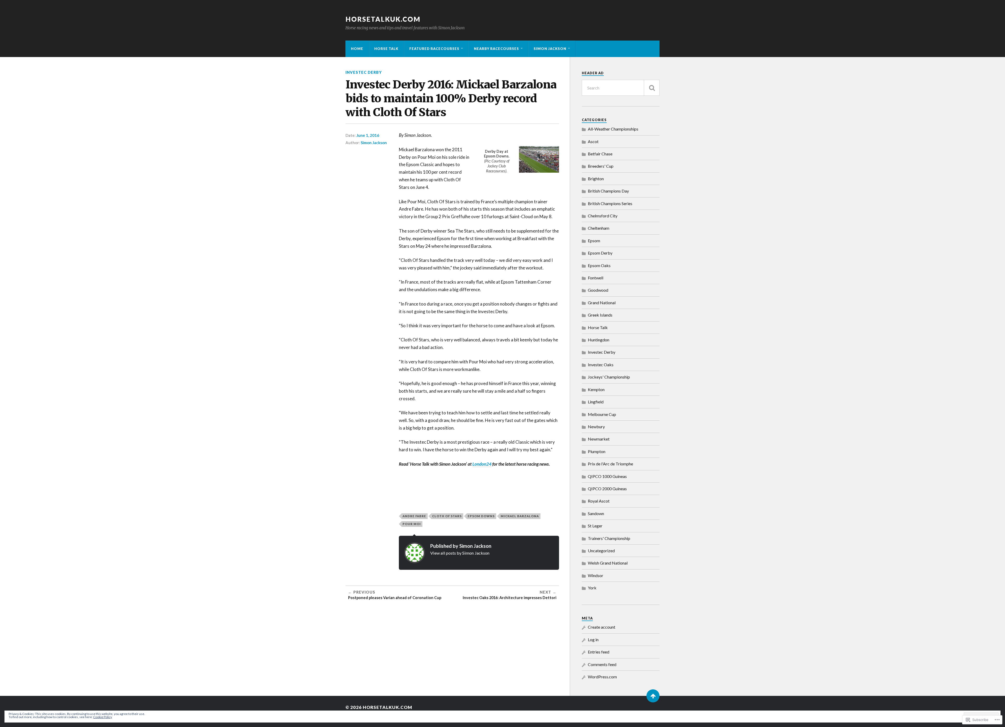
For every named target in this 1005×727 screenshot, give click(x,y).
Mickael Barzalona (520, 516)
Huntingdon (598, 339)
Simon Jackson (550, 49)
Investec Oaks (600, 364)
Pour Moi (412, 524)
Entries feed (598, 651)
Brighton (596, 178)
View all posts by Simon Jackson (459, 552)
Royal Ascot (599, 500)
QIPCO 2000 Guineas (607, 488)
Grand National (602, 302)
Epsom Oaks (599, 265)
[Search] (652, 88)
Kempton (596, 389)
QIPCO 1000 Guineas (607, 476)
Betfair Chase (600, 153)
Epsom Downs (481, 516)
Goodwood (598, 290)
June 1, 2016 (367, 135)
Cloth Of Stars (447, 516)
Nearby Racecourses (496, 49)
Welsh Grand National (608, 562)
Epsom (594, 240)
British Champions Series (610, 203)
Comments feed (602, 664)
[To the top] (653, 695)
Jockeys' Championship (609, 376)
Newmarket (599, 438)
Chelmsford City (602, 215)
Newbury (596, 426)
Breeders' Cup (600, 166)
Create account (601, 626)
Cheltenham (598, 228)
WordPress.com (602, 676)
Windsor (595, 575)
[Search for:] (621, 88)
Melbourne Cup (602, 414)
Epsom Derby (600, 252)
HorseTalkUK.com (383, 19)
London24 (482, 464)
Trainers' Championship (609, 538)
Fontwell (595, 277)
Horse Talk (386, 49)
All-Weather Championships (613, 128)
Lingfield (596, 401)
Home (357, 49)
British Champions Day (608, 190)
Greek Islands (600, 314)
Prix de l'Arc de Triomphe (610, 463)
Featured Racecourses (434, 49)
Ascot (593, 141)
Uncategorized (601, 550)
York (592, 587)
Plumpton (596, 451)
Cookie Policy (102, 717)
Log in (593, 639)
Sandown (596, 513)
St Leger (595, 525)
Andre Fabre (414, 516)
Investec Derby (363, 72)
